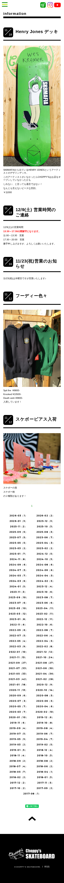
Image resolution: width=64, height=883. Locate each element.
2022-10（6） (45, 624)
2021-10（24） (45, 657)
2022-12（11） (45, 619)
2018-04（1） (45, 771)
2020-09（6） (18, 695)
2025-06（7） (45, 537)
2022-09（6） (18, 630)
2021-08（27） (45, 662)
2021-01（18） (18, 684)
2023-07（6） (18, 602)
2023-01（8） (18, 619)
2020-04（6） (45, 706)
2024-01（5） (19, 586)
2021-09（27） (18, 662)
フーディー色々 (31, 295)
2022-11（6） (18, 624)
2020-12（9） (45, 684)
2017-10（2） (18, 788)
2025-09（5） (18, 531)
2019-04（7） (45, 739)
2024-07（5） (18, 570)
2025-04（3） (45, 542)
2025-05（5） (18, 542)
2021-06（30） (45, 668)
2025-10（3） (45, 526)
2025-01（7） (18, 553)
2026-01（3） (18, 521)
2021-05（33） (18, 673)
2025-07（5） (18, 537)
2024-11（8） (18, 559)
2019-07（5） (19, 733)
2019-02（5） (45, 744)
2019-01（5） (18, 750)
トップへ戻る (32, 818)
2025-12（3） (45, 521)
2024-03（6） (18, 581)
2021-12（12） (45, 651)
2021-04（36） (45, 673)
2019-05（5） (18, 739)
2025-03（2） (18, 548)
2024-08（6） (45, 564)
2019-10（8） (45, 722)
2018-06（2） (46, 766)
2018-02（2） (18, 777)
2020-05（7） (18, 706)
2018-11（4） (18, 755)
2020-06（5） (45, 700)
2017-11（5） (45, 782)
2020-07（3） (18, 700)
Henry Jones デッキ (37, 31)
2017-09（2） (45, 788)
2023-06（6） (45, 602)
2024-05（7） (18, 575)
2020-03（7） (18, 711)
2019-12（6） (45, 717)
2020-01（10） (18, 717)
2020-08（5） (45, 695)
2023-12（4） (45, 586)
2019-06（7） (45, 733)
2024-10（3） (46, 559)
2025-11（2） (18, 526)
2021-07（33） (18, 668)
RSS (47, 866)
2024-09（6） (18, 564)
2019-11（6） (18, 722)
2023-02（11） (45, 613)
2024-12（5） (45, 553)
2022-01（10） (18, 651)
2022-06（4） (45, 635)
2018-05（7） (19, 771)
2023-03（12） (18, 613)
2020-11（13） (18, 690)
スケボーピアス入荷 (36, 419)
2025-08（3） (45, 531)
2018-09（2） (19, 760)
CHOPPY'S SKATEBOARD (28, 867)
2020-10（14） (45, 690)
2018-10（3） (45, 755)
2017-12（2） (18, 782)
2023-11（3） (18, 591)
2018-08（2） (46, 760)
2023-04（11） (45, 608)
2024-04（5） (45, 575)
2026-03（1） (18, 515)
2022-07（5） (18, 635)
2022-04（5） (45, 640)
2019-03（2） (18, 744)
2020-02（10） (45, 711)
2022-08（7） (45, 630)
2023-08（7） (45, 597)
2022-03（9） (18, 646)
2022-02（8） (45, 646)
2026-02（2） (45, 515)
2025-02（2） (45, 548)
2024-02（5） (45, 581)
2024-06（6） (45, 570)
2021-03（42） (18, 679)
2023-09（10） (18, 597)
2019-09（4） (18, 728)
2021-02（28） (45, 679)
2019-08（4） (45, 728)
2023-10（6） (45, 591)
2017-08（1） (32, 793)
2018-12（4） (45, 750)
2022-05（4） (18, 640)
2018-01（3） (45, 777)
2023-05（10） (18, 608)
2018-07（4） (18, 766)
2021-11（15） (18, 657)
